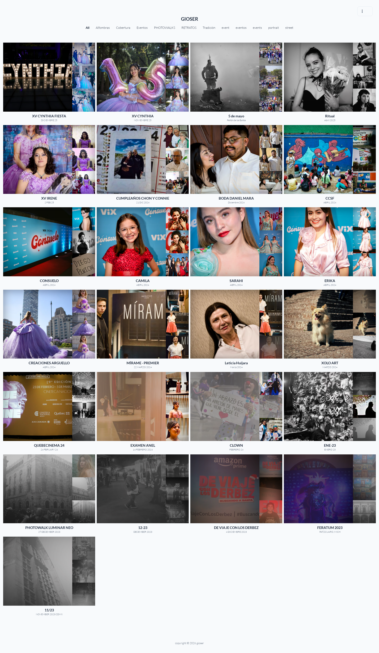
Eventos (142, 28)
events (257, 28)
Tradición (209, 28)
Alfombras (103, 28)
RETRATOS (188, 28)
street (289, 28)
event (225, 28)
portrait (273, 28)
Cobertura (123, 28)
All (87, 27)
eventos (241, 28)
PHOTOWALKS (164, 28)
